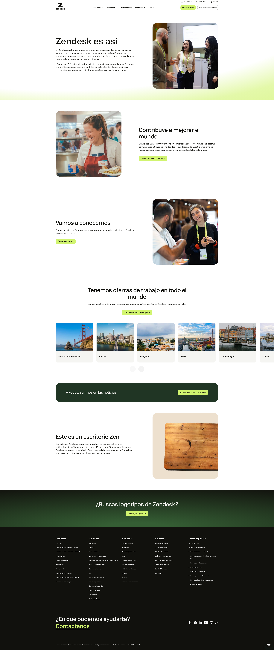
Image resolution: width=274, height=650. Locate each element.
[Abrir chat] (268, 644)
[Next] (141, 369)
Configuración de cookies (103, 645)
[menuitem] (214, 2)
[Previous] (133, 369)
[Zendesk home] (61, 6)
